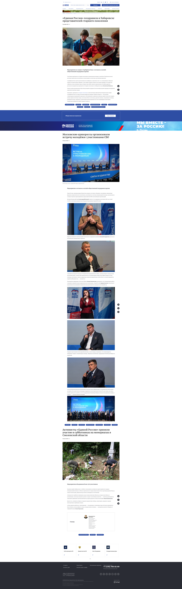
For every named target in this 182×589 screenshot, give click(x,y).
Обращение (95, 5)
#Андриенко (107, 424)
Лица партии (71, 8)
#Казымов (114, 424)
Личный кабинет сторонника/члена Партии (110, 5)
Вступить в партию (115, 8)
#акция (104, 104)
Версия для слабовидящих (115, 2)
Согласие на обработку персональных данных (71, 585)
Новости (75, 13)
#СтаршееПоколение (95, 104)
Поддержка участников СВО (91, 11)
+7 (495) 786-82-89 (111, 567)
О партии (64, 8)
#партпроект (85, 104)
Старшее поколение (83, 92)
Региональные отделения (90, 8)
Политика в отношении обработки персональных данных (73, 584)
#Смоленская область (84, 534)
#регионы (78, 104)
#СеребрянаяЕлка (112, 104)
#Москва (67, 424)
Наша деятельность (79, 8)
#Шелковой (82, 424)
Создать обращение (110, 115)
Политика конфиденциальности (68, 583)
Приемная (100, 8)
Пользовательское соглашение (68, 582)
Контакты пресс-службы (82, 567)
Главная (64, 13)
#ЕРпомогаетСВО (90, 424)
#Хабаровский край (69, 104)
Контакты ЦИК (66, 567)
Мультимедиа (107, 8)
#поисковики (100, 534)
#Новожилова (99, 424)
